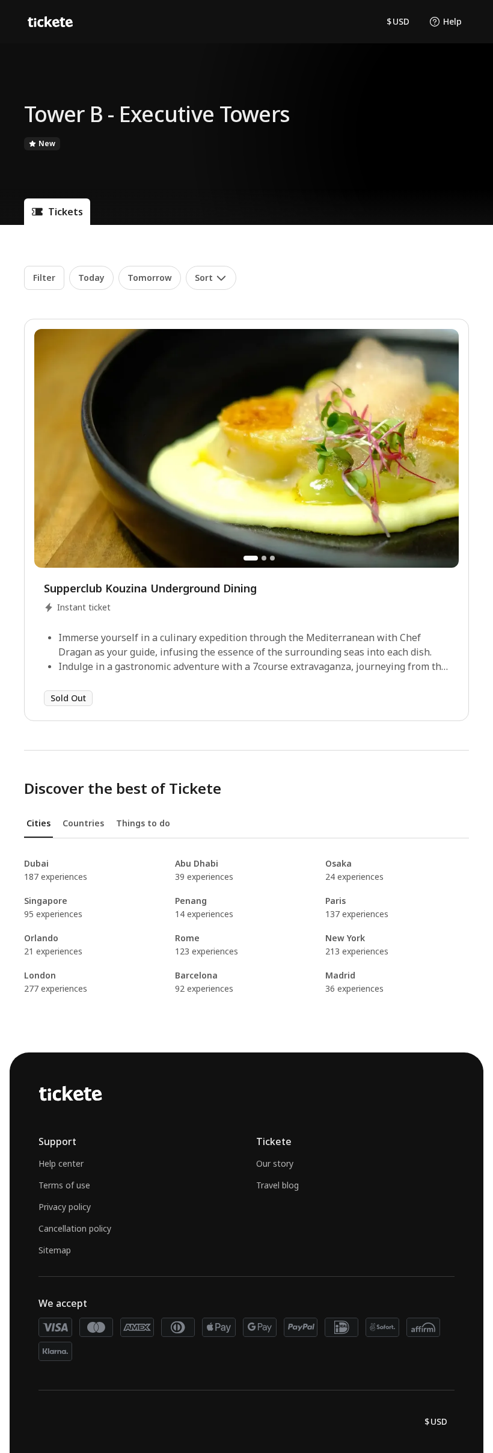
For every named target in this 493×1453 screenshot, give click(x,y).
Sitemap (54, 1250)
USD (398, 21)
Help (452, 21)
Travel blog (277, 1185)
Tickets (65, 211)
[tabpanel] (246, 926)
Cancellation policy (74, 1228)
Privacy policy (64, 1206)
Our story (274, 1163)
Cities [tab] (38, 823)
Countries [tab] (83, 823)
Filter (44, 277)
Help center (61, 1163)
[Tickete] (50, 21)
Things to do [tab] (143, 823)
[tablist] (246, 827)
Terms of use (64, 1185)
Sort (204, 277)
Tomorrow (149, 277)
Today (91, 277)
